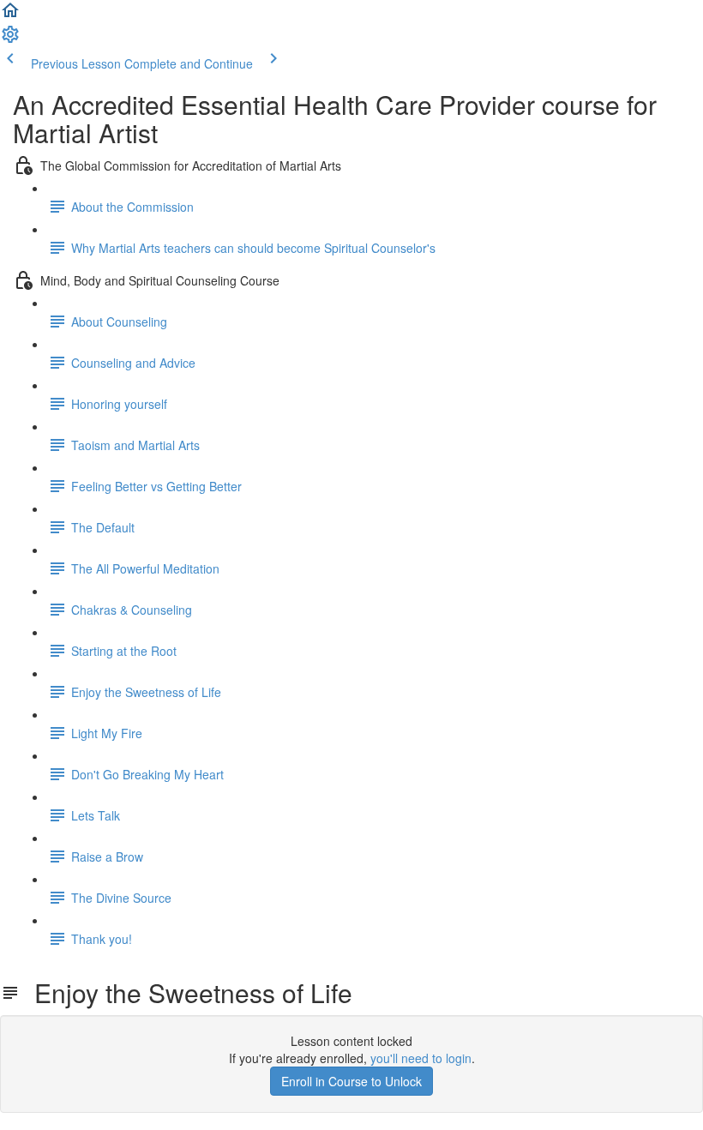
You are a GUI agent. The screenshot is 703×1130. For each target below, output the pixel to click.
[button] (10, 15)
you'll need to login (421, 1058)
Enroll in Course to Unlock (351, 1081)
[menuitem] (10, 39)
